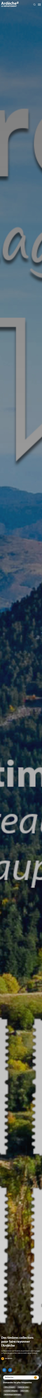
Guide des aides (23, 1387)
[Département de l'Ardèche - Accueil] (10, 4)
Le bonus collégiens (10, 1391)
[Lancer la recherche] (35, 1377)
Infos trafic (24, 1391)
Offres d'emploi (9, 1387)
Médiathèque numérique (12, 1394)
